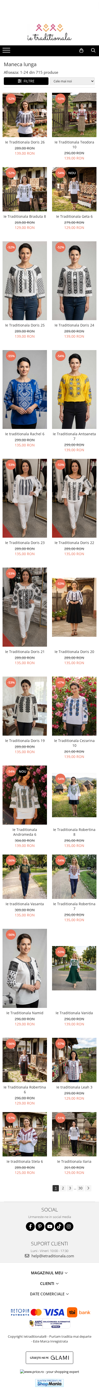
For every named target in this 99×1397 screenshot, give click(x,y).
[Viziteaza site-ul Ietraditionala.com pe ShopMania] (49, 1383)
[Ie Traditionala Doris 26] (25, 115)
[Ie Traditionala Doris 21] (25, 607)
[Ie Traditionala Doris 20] (74, 607)
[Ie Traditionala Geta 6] (74, 189)
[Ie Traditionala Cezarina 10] (74, 706)
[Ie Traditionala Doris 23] (25, 498)
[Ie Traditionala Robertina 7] (74, 877)
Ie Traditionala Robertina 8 (74, 832)
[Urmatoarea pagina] (88, 1188)
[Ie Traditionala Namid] (25, 968)
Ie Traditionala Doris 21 (25, 651)
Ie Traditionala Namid (24, 1012)
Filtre (28, 81)
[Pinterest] (40, 1226)
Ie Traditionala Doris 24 (74, 325)
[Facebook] (30, 1226)
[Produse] (7, 52)
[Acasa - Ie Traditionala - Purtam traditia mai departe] (49, 33)
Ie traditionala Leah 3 (74, 1087)
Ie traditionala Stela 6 (25, 1161)
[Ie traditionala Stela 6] (25, 1134)
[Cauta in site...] (93, 50)
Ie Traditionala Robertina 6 (25, 1089)
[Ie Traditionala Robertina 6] (25, 1060)
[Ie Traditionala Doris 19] (25, 706)
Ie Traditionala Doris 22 (74, 542)
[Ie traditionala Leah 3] (74, 1060)
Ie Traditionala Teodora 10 (74, 144)
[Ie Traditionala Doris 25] (25, 280)
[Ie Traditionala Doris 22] (74, 498)
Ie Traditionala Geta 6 (74, 216)
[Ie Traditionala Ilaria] (74, 1134)
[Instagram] (68, 1226)
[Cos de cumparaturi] (81, 50)
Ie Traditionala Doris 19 (25, 740)
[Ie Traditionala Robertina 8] (74, 795)
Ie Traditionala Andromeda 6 (24, 832)
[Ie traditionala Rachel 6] (25, 389)
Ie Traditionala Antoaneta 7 (74, 436)
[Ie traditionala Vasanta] (25, 877)
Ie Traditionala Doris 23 (25, 542)
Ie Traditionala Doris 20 (74, 651)
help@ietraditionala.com (52, 1255)
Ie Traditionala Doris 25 (25, 325)
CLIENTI (47, 1283)
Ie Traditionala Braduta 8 (25, 216)
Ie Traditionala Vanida (74, 1012)
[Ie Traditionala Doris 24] (74, 280)
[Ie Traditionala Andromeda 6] (25, 795)
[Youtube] (49, 1226)
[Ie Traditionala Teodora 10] (74, 115)
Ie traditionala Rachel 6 (24, 433)
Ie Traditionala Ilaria (74, 1161)
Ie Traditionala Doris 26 (25, 142)
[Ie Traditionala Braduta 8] (25, 189)
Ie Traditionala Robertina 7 (74, 906)
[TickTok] (59, 1226)
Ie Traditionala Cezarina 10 (74, 743)
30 (80, 1188)
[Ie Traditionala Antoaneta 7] (74, 389)
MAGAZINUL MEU (47, 1272)
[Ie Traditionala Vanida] (74, 968)
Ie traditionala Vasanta (25, 903)
